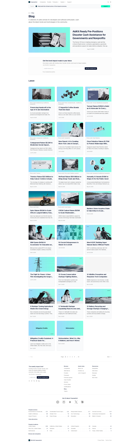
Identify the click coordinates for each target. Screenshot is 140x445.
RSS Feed (94, 377)
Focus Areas (67, 384)
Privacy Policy (101, 440)
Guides (94, 375)
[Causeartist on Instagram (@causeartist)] (36, 381)
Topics (65, 391)
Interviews (95, 370)
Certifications (67, 386)
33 (78, 357)
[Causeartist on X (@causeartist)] (34, 381)
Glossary (94, 373)
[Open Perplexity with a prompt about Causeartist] (63, 402)
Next (108, 357)
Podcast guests (68, 377)
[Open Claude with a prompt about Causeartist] (82, 402)
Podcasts (55, 2)
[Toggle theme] (111, 2)
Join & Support (82, 373)
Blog (33, 13)
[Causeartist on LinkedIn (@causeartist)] (39, 381)
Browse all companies (35, 434)
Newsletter (95, 368)
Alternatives (67, 370)
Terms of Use (108, 440)
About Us (80, 368)
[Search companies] (108, 2)
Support (69, 2)
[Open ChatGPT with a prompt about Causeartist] (57, 402)
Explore (62, 2)
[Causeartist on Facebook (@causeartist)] (32, 381)
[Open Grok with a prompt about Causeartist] (76, 402)
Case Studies (67, 380)
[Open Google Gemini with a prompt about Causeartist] (70, 402)
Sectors (66, 382)
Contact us (81, 370)
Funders (49, 2)
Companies (43, 2)
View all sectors (33, 419)
